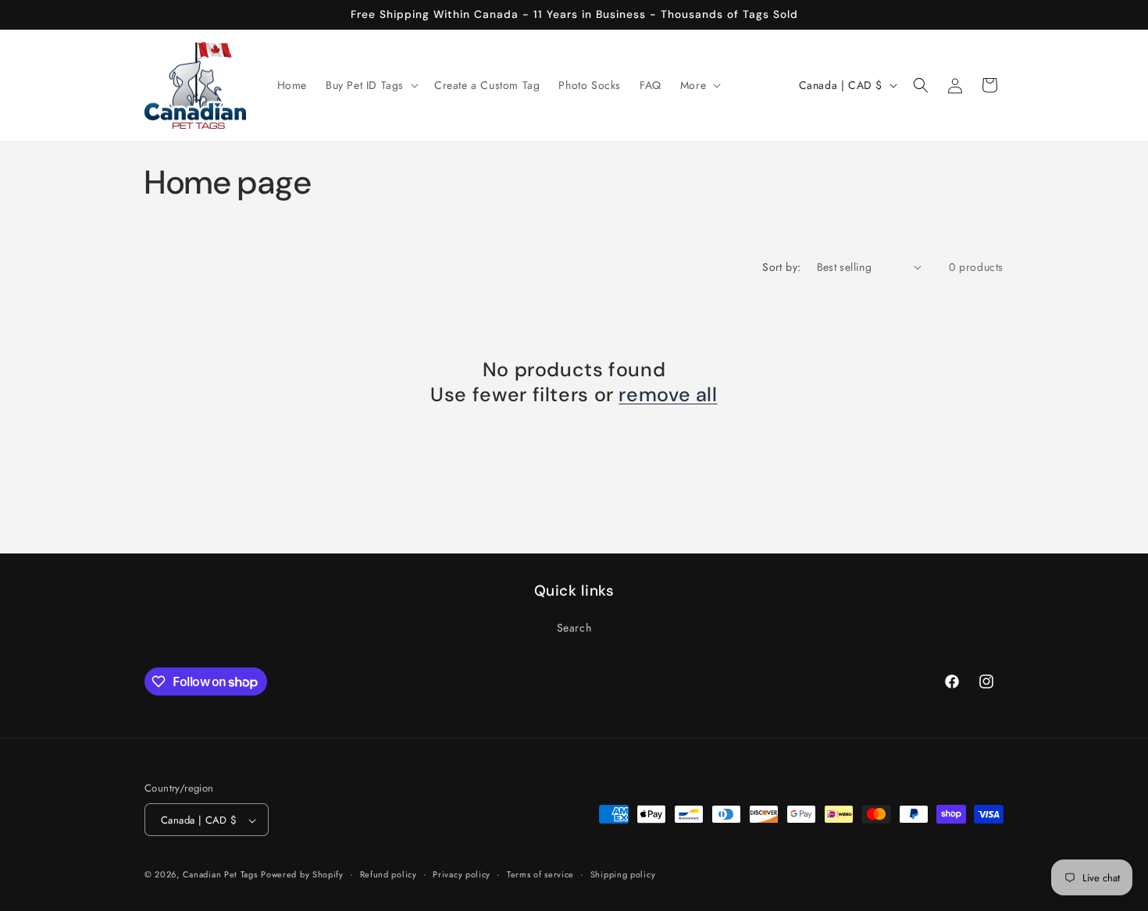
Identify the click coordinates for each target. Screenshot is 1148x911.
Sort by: (781, 267)
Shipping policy (623, 874)
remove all (668, 395)
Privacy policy (461, 874)
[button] (370, 85)
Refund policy (388, 874)
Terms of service (540, 874)
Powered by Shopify (302, 875)
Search (574, 627)
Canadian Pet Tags (220, 875)
